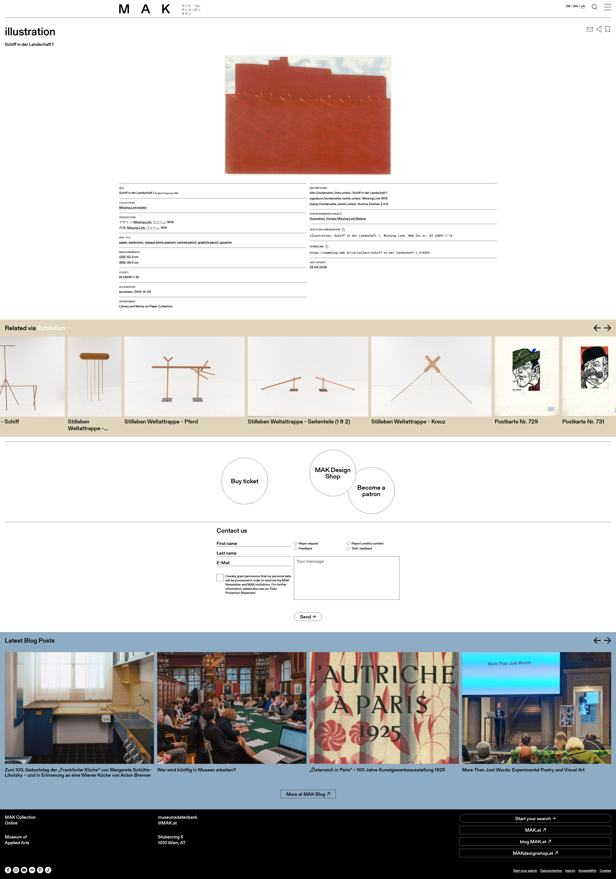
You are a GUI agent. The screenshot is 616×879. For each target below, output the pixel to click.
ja (583, 6)
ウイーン (159, 222)
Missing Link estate (132, 208)
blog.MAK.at (533, 841)
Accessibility (587, 870)
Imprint (570, 870)
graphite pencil (208, 242)
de (568, 6)
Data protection (551, 870)
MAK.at (533, 830)
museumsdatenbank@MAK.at (177, 820)
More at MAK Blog (305, 794)
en (575, 6)
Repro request (308, 543)
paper (123, 242)
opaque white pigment (160, 242)
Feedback (305, 548)
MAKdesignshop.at (533, 853)
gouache (226, 242)
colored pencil (186, 242)
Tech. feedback (361, 548)
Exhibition (51, 328)
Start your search (533, 818)
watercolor (135, 242)
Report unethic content (367, 543)
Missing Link (142, 222)
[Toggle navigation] (607, 7)
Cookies (605, 870)
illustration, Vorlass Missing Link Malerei (338, 219)
